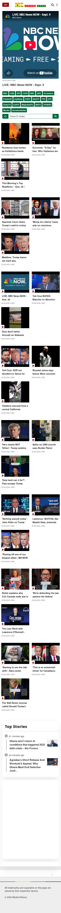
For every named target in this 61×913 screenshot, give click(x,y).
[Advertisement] (29, 892)
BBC (5, 93)
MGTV (38, 104)
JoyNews (18, 99)
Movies (6, 110)
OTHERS (47, 104)
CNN (12, 93)
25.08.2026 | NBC (8, 155)
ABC (39, 93)
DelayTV (7, 104)
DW (18, 93)
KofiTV (16, 104)
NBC (32, 93)
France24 (7, 99)
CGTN (25, 93)
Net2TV (36, 99)
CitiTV (27, 99)
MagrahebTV (27, 104)
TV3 (43, 99)
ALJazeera (48, 93)
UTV (50, 99)
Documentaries (19, 110)
